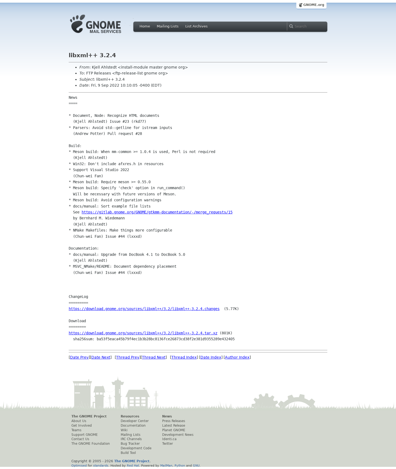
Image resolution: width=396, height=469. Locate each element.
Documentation (133, 425)
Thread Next (153, 357)
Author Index (237, 357)
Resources (130, 416)
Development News (177, 435)
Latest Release (173, 425)
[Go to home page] (103, 34)
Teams (76, 430)
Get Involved (81, 425)
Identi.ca (169, 439)
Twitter (167, 444)
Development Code (136, 448)
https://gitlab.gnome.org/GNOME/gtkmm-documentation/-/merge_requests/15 (157, 212)
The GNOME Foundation (90, 444)
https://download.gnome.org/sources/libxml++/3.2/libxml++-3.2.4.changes (144, 309)
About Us (78, 421)
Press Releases (173, 421)
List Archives (196, 26)
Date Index (210, 357)
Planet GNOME (173, 430)
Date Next (100, 357)
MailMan (166, 465)
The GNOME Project (89, 416)
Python (180, 465)
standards (100, 465)
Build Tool (128, 453)
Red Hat (133, 465)
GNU (196, 465)
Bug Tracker (130, 444)
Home (145, 26)
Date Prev (79, 357)
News (167, 416)
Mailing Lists (168, 26)
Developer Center (135, 421)
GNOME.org (313, 5)
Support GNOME (84, 435)
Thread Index (184, 357)
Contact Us (80, 439)
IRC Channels (131, 439)
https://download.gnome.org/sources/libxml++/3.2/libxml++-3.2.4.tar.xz (143, 333)
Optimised (79, 465)
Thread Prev (127, 357)
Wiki (124, 430)
